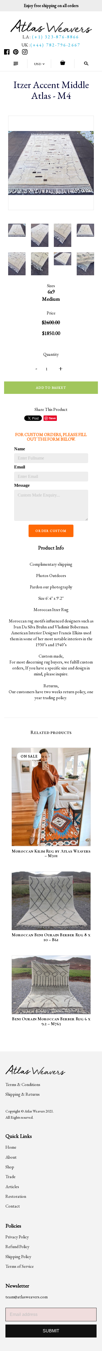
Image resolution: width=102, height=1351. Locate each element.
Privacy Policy (17, 1237)
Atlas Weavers (34, 1111)
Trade (10, 1176)
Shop (9, 1167)
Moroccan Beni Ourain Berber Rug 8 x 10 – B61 (51, 937)
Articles (12, 1186)
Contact (12, 1206)
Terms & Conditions (22, 1084)
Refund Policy (17, 1246)
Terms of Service (19, 1266)
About (11, 1157)
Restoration (15, 1196)
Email (19, 467)
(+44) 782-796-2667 (55, 45)
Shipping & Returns (22, 1094)
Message (21, 485)
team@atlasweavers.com (26, 1297)
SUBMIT (51, 1331)
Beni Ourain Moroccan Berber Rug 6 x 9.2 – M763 (51, 1021)
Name (19, 449)
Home (10, 1147)
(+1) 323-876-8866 (55, 37)
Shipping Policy (18, 1256)
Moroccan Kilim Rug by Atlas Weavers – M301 (51, 854)
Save (52, 418)
